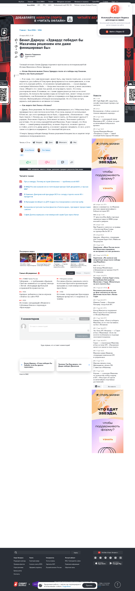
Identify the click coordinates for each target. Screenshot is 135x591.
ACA (49, 5)
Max (75, 142)
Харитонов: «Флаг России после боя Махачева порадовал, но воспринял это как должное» (106, 249)
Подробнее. (98, 586)
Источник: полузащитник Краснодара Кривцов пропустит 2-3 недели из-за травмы (73, 296)
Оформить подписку (35, 567)
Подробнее (66, 586)
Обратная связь (70, 567)
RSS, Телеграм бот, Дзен (73, 561)
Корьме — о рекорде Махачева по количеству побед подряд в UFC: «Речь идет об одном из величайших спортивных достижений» (105, 377)
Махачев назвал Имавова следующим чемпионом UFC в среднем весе (104, 355)
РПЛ (24, 292)
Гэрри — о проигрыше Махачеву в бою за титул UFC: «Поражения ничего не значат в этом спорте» (106, 345)
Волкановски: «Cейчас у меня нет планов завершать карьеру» (106, 112)
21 (106, 288)
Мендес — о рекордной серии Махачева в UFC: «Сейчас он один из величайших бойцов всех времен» (106, 122)
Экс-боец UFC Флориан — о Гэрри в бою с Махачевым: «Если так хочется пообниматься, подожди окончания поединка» (106, 333)
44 (22, 279)
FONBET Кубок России (30, 279)
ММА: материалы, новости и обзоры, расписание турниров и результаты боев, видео (55, 169)
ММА (40, 30)
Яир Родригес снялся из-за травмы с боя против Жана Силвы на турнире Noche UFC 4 (106, 229)
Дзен (50, 142)
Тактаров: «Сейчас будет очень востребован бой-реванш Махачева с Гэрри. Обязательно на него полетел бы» (106, 281)
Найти (76, 553)
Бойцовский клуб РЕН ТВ (63, 5)
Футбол (21, 2)
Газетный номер (34, 561)
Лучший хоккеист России (53, 567)
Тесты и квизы (50, 561)
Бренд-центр (18, 571)
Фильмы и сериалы (81, 2)
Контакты (17, 574)
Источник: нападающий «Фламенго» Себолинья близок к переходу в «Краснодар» (35, 305)
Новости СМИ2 (24, 374)
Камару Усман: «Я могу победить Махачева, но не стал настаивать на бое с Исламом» (106, 322)
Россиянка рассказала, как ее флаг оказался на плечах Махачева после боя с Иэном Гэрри (105, 293)
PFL (44, 5)
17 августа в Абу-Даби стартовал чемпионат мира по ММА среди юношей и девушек (106, 219)
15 (22, 300)
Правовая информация (72, 564)
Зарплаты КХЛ (50, 564)
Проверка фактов (19, 564)
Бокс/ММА (41, 2)
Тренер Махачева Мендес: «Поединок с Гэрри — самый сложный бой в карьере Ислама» (106, 133)
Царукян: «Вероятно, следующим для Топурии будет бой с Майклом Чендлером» (106, 239)
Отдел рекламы (18, 567)
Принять (89, 585)
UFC (39, 5)
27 (22, 292)
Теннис (50, 2)
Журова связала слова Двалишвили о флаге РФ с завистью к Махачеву (103, 365)
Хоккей (30, 2)
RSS (99, 386)
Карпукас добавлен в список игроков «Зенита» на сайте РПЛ (35, 295)
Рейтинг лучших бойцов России (85, 5)
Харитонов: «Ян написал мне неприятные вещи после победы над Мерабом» (106, 260)
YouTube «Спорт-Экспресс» (110, 552)
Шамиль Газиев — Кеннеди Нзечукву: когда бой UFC (104, 303)
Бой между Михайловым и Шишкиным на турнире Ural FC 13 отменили (106, 270)
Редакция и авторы (20, 561)
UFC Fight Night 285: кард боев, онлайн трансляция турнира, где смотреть (106, 103)
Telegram (39, 142)
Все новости (112, 386)
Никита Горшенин (33, 54)
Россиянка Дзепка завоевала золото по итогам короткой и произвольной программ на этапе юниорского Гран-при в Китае (72, 284)
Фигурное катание (64, 2)
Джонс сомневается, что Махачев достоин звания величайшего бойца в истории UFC (106, 209)
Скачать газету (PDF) (35, 564)
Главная (23, 30)
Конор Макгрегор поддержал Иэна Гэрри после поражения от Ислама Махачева (105, 312)
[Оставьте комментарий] (59, 326)
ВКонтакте (63, 142)
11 (59, 279)
